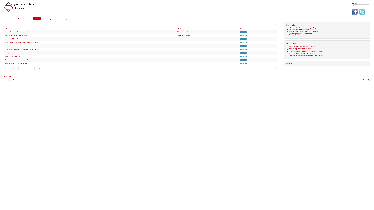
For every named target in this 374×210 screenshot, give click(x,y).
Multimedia (58, 19)
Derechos (20, 19)
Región (50, 19)
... (26, 68)
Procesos (37, 19)
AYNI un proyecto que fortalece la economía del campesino (21, 42)
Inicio (6, 19)
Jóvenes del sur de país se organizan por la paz (18, 32)
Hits (241, 28)
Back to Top (366, 80)
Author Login (7, 76)
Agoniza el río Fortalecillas (12, 56)
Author (179, 28)
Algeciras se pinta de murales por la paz (16, 35)
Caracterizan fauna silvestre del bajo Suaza (17, 60)
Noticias (13, 19)
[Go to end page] (47, 68)
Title (6, 28)
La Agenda (67, 19)
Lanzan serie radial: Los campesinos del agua (18, 46)
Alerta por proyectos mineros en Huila (15, 53)
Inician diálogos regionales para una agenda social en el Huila (22, 49)
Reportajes (29, 19)
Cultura (44, 19)
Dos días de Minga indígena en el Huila (16, 63)
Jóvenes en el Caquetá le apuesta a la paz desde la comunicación (23, 39)
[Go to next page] (43, 68)
